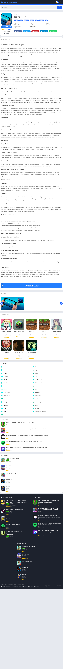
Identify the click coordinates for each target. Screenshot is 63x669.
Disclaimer (36, 586)
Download (8, 26)
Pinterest (36, 31)
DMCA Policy (30, 586)
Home (15, 14)
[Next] (61, 303)
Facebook (19, 31)
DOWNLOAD (32, 285)
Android (19, 14)
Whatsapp (54, 31)
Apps (21, 20)
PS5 (46, 20)
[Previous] (1, 303)
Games (31, 20)
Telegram (45, 31)
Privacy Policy (15, 586)
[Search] (59, 7)
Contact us (8, 586)
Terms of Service (23, 586)
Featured (26, 20)
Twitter (27, 31)
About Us (3, 586)
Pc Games (41, 20)
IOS (36, 20)
